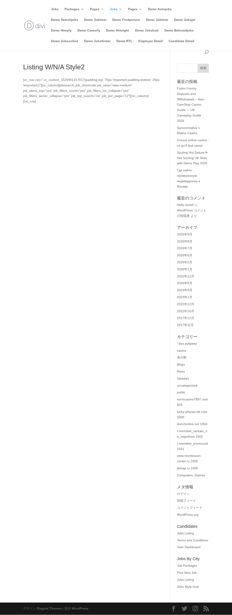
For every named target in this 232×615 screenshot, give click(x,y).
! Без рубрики (187, 343)
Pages (94, 9)
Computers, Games (191, 475)
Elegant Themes (49, 608)
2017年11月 (185, 325)
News (181, 371)
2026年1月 (184, 269)
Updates (183, 378)
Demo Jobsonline (64, 41)
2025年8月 (184, 283)
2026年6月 (184, 255)
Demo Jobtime (157, 20)
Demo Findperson (126, 20)
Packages (72, 9)
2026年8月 (184, 241)
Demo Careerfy (88, 30)
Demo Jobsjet (184, 20)
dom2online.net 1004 (192, 424)
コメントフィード (189, 507)
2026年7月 (184, 248)
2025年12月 (185, 276)
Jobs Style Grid (188, 586)
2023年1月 (184, 297)
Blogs (181, 364)
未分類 (181, 357)
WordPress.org (187, 514)
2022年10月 (185, 311)
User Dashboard (189, 547)
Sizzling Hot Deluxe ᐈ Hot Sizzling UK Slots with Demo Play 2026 (192, 158)
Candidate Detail (181, 41)
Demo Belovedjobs (179, 30)
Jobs (55, 9)
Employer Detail (150, 41)
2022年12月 (185, 304)
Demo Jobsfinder (97, 41)
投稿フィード (186, 500)
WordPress (80, 608)
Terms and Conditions (192, 540)
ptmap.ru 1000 (187, 468)
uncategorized (187, 385)
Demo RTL (124, 41)
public (181, 392)
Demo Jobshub (147, 30)
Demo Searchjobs (64, 20)
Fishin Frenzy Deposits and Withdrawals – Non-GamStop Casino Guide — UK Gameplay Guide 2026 (191, 105)
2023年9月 (184, 290)
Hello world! (185, 205)
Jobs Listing (185, 533)
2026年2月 (184, 262)
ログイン (183, 494)
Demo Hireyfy (61, 30)
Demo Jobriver (95, 20)
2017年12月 (185, 318)
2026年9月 (184, 234)
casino (181, 350)
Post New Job (187, 572)
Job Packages (187, 565)
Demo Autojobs (160, 9)
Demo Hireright (117, 30)
